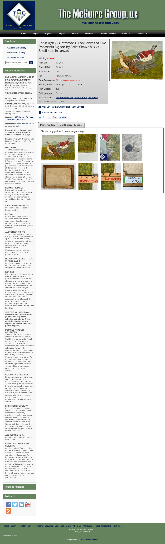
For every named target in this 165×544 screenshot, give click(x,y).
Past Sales (118, 526)
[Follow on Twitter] (15, 504)
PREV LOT (46, 107)
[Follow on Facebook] (8, 504)
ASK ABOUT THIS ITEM (52, 112)
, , (19, 118)
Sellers (75, 34)
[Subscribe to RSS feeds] (8, 511)
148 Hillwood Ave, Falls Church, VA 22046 (77, 97)
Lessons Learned (108, 34)
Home (24, 34)
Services (89, 34)
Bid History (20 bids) (71, 125)
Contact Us (142, 34)
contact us (26, 124)
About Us (126, 34)
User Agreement (103, 526)
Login (35, 34)
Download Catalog (16, 53)
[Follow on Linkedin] (21, 504)
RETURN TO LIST (62, 107)
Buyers (62, 34)
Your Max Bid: (45, 71)
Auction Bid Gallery (17, 48)
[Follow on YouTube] (27, 504)
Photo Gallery (47, 125)
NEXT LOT (76, 107)
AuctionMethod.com (89, 539)
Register (48, 34)
